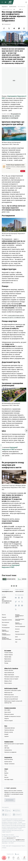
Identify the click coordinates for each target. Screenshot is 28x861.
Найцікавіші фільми (9, 728)
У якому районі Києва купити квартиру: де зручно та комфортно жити (13, 316)
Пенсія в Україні (8, 720)
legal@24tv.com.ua (20, 839)
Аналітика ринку (8, 759)
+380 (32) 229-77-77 (10, 838)
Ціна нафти (7, 710)
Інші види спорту (8, 779)
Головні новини (8, 652)
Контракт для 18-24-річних (11, 697)
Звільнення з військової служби (12, 690)
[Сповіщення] (26, 2)
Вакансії (17, 631)
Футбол (6, 773)
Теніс (5, 775)
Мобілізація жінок (9, 694)
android (6, 810)
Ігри (16, 641)
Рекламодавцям (5, 627)
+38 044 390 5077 (19, 591)
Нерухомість (5, 6)
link (15, 597)
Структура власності (20, 634)
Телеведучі (4, 625)
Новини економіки (10, 708)
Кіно (5, 726)
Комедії (6, 734)
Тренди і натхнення (9, 763)
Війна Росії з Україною (11, 668)
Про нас (4, 614)
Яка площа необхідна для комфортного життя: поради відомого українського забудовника (22, 6)
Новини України (8, 654)
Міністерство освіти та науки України (13, 743)
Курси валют (7, 712)
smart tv (6, 814)
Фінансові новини (9, 714)
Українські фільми (9, 730)
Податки (6, 718)
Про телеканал (5, 622)
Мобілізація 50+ (8, 692)
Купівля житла (12, 6)
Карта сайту (18, 639)
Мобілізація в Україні (11, 688)
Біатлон (6, 777)
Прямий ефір (7, 656)
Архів (16, 636)
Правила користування (5, 631)
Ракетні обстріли (8, 670)
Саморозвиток (8, 750)
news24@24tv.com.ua (7, 591)
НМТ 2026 (6, 748)
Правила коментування (18, 623)
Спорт (6, 769)
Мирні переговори (9, 674)
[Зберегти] (24, 28)
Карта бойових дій (9, 672)
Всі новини (7, 650)
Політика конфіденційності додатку (19, 615)
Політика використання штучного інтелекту (6, 638)
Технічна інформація (20, 626)
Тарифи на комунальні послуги (12, 716)
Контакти (17, 629)
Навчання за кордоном (10, 752)
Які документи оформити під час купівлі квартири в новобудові (11, 116)
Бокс (5, 771)
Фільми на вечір (8, 732)
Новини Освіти (8, 741)
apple (17, 810)
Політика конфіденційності (6, 634)
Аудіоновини (7, 661)
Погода (6, 663)
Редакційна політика (7, 619)
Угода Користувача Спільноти (19, 620)
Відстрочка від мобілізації (11, 699)
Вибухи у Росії (8, 681)
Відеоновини (7, 659)
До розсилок (9, 800)
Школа (6, 746)
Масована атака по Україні (11, 679)
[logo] (10, 2)
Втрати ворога (8, 683)
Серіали (6, 736)
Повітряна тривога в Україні (11, 676)
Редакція (4, 617)
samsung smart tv (17, 814)
